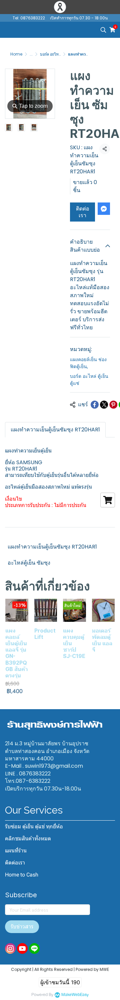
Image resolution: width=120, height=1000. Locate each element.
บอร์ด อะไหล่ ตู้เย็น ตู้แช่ (59, 54)
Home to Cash (21, 874)
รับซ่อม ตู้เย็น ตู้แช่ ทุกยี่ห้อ (34, 826)
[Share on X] (104, 405)
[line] (34, 948)
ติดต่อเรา (82, 212)
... (31, 54)
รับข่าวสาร (22, 926)
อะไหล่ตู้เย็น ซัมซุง (29, 563)
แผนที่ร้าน (16, 850)
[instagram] (10, 948)
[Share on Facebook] (95, 405)
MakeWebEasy (75, 994)
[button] (103, 29)
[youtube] (22, 948)
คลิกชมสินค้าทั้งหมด (28, 838)
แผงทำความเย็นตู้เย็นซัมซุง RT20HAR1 (52, 547)
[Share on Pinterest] (113, 405)
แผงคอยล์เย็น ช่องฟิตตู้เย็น (88, 363)
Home (16, 54)
